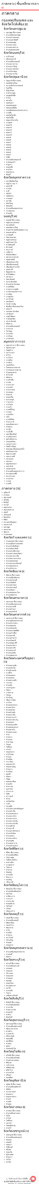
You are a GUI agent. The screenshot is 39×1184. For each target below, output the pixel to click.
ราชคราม (9, 693)
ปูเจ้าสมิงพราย (11, 439)
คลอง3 (8, 150)
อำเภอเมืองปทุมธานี (13, 160)
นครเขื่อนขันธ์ (11, 434)
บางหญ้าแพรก (11, 437)
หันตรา (8, 777)
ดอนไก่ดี (9, 186)
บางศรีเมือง (10, 287)
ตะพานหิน (10, 862)
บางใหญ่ (9, 336)
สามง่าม (9, 870)
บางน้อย (9, 294)
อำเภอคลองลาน (12, 566)
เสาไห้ (8, 988)
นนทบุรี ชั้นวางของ (13, 220)
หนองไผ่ (9, 1152)
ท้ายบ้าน (9, 427)
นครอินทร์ (10, 301)
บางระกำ (9, 899)
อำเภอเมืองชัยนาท (13, 578)
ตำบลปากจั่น (10, 715)
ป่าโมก (8, 1118)
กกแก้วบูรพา (10, 688)
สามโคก (9, 169)
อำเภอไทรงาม (11, 568)
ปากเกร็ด (9, 334)
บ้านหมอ (9, 978)
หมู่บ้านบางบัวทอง (12, 222)
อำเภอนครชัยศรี (12, 40)
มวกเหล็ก (9, 991)
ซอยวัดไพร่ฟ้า (11, 115)
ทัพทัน (8, 1089)
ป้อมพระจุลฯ (10, 348)
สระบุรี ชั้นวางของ (12, 963)
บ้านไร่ (8, 1099)
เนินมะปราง (10, 911)
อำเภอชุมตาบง (11, 655)
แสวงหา (9, 1123)
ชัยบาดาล (9, 928)
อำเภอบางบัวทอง (12, 69)
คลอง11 (9, 132)
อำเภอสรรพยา (11, 585)
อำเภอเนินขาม (11, 595)
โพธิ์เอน (9, 747)
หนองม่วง (9, 945)
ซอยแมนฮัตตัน (11, 108)
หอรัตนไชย (10, 801)
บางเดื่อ (9, 113)
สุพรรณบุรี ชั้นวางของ (14, 1024)
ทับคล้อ (9, 872)
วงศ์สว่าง (9, 252)
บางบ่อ (8, 481)
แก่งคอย (9, 968)
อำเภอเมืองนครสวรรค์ (14, 621)
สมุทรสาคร (8, 507)
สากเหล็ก (9, 875)
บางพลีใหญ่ (10, 409)
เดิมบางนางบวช (12, 1029)
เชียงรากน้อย (11, 700)
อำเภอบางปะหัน (12, 823)
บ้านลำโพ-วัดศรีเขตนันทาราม (17, 230)
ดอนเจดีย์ (9, 1039)
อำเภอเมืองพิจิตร (12, 855)
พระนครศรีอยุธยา (10, 522)
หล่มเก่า (9, 1145)
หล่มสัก (9, 1142)
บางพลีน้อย (10, 419)
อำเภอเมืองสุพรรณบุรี (14, 1026)
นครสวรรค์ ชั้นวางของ (14, 618)
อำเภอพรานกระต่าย (13, 558)
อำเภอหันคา (10, 590)
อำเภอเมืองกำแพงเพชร (14, 544)
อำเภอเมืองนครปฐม (13, 35)
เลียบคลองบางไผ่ (12, 262)
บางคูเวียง (9, 297)
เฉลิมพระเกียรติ (11, 995)
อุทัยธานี (7, 492)
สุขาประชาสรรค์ (12, 257)
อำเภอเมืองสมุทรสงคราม (15, 952)
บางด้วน (9, 362)
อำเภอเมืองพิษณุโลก (13, 891)
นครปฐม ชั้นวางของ (13, 32)
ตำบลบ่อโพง (10, 710)
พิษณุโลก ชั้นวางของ (13, 889)
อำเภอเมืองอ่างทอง (13, 1113)
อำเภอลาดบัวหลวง (13, 831)
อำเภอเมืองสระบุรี (12, 966)
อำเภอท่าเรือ (10, 811)
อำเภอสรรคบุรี (11, 587)
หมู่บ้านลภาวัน (11, 242)
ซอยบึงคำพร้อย (11, 83)
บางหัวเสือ (10, 380)
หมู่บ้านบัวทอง (11, 240)
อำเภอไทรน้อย (11, 71)
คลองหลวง (10, 172)
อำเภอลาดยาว (11, 645)
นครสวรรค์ (8, 525)
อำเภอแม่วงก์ (11, 650)
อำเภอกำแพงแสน (12, 37)
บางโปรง (9, 358)
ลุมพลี (8, 774)
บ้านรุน (8, 757)
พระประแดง (10, 476)
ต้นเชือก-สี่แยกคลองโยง (14, 306)
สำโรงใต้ (9, 375)
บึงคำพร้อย (10, 90)
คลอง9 (8, 137)
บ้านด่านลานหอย (12, 1060)
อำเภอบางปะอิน (12, 821)
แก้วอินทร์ (9, 314)
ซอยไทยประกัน (11, 451)
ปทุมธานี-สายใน (12, 120)
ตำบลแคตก (10, 678)
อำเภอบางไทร (11, 816)
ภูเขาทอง (9, 789)
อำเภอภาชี (10, 828)
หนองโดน (9, 983)
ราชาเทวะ (10, 402)
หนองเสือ (9, 167)
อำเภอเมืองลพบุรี (12, 920)
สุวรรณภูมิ (10, 400)
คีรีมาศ (8, 1063)
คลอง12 (9, 130)
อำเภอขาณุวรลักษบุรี (14, 563)
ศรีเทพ (8, 1150)
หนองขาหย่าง (11, 1097)
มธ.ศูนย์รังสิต (11, 95)
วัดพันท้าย (9, 196)
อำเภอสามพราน (12, 47)
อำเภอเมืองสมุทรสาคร (14, 208)
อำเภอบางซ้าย (11, 838)
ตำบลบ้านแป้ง (11, 670)
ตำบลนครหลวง (11, 705)
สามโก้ (8, 1128)
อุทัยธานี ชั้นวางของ (13, 1084)
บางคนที (9, 954)
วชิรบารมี (9, 882)
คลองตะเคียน (11, 781)
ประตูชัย (9, 806)
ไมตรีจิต (9, 88)
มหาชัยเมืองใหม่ (12, 181)
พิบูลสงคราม (10, 272)
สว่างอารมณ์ (10, 1092)
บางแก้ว (9, 407)
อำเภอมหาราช (11, 843)
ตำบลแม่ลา (10, 722)
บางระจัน (9, 1007)
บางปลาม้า (10, 1034)
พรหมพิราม (10, 904)
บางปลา (9, 189)
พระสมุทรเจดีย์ (11, 474)
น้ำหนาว (9, 1157)
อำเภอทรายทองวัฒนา (14, 553)
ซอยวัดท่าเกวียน (12, 227)
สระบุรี (6, 505)
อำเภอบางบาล (11, 818)
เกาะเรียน (9, 762)
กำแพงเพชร (8, 534)
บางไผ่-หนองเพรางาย (14, 292)
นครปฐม (7, 527)
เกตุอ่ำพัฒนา (10, 316)
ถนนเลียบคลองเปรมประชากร (17, 110)
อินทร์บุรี (9, 1017)
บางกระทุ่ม (10, 901)
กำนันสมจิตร (10, 319)
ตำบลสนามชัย (11, 665)
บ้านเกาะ (9, 769)
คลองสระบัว (10, 764)
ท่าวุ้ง (8, 930)
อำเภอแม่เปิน (11, 653)
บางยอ (8, 382)
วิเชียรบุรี (9, 1147)
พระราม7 (9, 250)
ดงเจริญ (9, 880)
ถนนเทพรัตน (10, 442)
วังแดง (8, 744)
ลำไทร (8, 98)
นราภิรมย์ (9, 299)
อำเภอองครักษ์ (11, 611)
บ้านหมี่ (9, 933)
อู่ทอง (8, 1046)
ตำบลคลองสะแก (12, 727)
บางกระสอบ (10, 390)
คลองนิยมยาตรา (12, 424)
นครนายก (7, 529)
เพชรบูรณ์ (7, 515)
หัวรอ (8, 799)
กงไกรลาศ (10, 1065)
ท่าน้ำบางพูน (10, 93)
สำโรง (8, 355)
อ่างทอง (6, 495)
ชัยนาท (6, 532)
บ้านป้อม (9, 759)
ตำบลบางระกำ (11, 717)
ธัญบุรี (8, 174)
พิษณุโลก (7, 517)
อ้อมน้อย (9, 206)
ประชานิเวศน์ (11, 321)
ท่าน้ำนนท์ (10, 57)
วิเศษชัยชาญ (10, 1125)
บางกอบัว (9, 387)
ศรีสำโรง (9, 1070)
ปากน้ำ (8, 429)
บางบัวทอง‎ (10, 339)
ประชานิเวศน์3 (11, 282)
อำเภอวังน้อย (11, 833)
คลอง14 (9, 125)
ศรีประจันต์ (10, 1036)
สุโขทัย (6, 500)
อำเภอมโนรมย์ (11, 580)
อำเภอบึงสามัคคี (12, 549)
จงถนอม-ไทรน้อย (12, 311)
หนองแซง (9, 976)
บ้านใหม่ (9, 772)
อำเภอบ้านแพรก (12, 846)
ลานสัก (8, 1102)
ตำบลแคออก (10, 675)
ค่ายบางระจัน (11, 1010)
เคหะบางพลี (10, 456)
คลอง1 (8, 155)
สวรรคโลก (10, 1073)
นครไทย (9, 894)
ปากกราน (9, 791)
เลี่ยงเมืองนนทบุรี (12, 264)
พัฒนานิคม (10, 923)
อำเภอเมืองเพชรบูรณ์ (14, 1137)
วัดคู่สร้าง (9, 350)
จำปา (8, 735)
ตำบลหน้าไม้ (10, 668)
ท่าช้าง (8, 1015)
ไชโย (8, 1116)
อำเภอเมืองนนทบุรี (13, 61)
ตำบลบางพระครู (12, 720)
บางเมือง (9, 360)
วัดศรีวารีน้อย (11, 446)
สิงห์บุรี (6, 502)
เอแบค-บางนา (11, 444)
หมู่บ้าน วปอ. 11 (11, 184)
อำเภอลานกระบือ (12, 556)
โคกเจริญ (9, 940)
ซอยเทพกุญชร (11, 105)
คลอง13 (9, 128)
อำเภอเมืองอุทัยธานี (13, 1087)
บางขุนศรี (9, 235)
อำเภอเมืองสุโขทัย (13, 1058)
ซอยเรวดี (9, 269)
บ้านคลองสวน (11, 372)
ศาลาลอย (9, 742)
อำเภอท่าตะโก (11, 638)
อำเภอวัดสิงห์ (11, 582)
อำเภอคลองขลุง (12, 561)
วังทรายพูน (10, 857)
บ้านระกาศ (10, 422)
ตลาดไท (9, 100)
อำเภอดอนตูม (11, 42)
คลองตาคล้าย (11, 232)
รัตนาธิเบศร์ (10, 279)
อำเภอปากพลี (11, 607)
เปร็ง (7, 417)
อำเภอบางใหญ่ (11, 66)
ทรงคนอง (9, 392)
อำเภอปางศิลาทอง (13, 551)
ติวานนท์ (9, 247)
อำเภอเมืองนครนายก (14, 604)
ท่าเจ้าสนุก (10, 754)
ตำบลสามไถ (10, 730)
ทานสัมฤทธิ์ (10, 245)
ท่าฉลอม (9, 198)
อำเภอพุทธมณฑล (12, 50)
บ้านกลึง (9, 685)
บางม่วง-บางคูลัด (12, 289)
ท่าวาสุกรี (9, 796)
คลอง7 (8, 142)
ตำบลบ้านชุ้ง (10, 712)
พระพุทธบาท (11, 986)
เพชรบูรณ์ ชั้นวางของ (14, 1135)
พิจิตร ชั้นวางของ (12, 852)
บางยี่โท (9, 673)
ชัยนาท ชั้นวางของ (13, 575)
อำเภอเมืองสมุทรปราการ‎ (15, 471)
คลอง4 (8, 147)
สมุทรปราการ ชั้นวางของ (15, 345)
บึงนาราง (9, 877)
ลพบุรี (6, 512)
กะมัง (8, 804)
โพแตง (8, 695)
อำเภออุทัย (10, 841)
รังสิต (8, 157)
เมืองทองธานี (11, 59)
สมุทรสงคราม (9, 510)
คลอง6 (8, 145)
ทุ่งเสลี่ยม (9, 1077)
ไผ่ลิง (8, 794)
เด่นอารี (9, 309)
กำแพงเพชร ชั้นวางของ (14, 541)
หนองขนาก (10, 752)
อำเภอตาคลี (10, 635)
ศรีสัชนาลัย (10, 1068)
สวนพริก (9, 784)
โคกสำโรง (10, 925)
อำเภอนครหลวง (12, 814)
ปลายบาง (9, 277)
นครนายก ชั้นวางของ (14, 602)
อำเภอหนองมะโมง (13, 592)
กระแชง (9, 683)
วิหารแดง (9, 973)
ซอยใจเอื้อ (10, 118)
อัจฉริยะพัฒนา (11, 255)
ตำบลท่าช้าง (10, 707)
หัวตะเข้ (9, 395)
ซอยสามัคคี (10, 260)
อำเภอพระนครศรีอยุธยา (15, 809)
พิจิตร (6, 520)
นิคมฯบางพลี (10, 454)
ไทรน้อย (9, 331)
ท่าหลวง (9, 737)
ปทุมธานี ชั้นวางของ (13, 81)
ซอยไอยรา (10, 103)
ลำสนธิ (8, 942)
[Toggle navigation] (2, 7)
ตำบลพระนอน (11, 732)
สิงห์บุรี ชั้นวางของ (13, 1002)
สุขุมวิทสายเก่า (11, 464)
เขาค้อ (8, 1162)
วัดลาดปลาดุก (11, 237)
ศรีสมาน (9, 324)
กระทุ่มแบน (10, 211)
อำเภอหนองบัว (11, 628)
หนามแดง (9, 459)
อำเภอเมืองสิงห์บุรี (12, 1005)
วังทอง (8, 909)
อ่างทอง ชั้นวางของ (13, 1111)
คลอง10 (9, 135)
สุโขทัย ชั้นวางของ (13, 1055)
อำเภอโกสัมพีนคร (12, 546)
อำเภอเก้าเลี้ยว (11, 633)
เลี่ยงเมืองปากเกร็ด (13, 267)
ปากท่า (8, 749)
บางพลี (8, 483)
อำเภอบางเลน (11, 45)
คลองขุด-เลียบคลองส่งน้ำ (15, 449)
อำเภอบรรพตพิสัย (12, 631)
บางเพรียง (9, 414)
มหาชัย (8, 201)
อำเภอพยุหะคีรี (11, 643)
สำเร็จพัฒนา (10, 274)
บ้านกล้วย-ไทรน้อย (13, 284)
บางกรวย (9, 329)
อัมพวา (8, 957)
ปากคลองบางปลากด (13, 370)
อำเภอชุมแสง (11, 626)
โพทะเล (9, 867)
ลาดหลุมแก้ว (10, 162)
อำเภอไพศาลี (11, 640)
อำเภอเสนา (10, 836)
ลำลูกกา (9, 165)
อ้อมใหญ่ (9, 203)
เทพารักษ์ (9, 466)
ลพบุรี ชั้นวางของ (12, 918)
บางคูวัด (9, 123)
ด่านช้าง (9, 1031)
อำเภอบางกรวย (11, 64)
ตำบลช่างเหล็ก (11, 680)
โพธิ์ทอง (9, 1121)
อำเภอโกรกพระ (12, 623)
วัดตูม (8, 779)
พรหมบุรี (9, 1012)
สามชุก (8, 1043)
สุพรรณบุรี (7, 497)
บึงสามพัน (9, 1155)
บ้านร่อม (9, 739)
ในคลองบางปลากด (13, 367)
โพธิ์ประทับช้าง (11, 860)
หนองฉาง (9, 1094)
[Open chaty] (33, 1178)
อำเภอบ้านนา (11, 609)
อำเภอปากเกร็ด (11, 74)
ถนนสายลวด (10, 469)
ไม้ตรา (8, 690)
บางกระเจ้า (10, 385)
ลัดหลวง (9, 377)
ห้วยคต (8, 1104)
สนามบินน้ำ (10, 225)
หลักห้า (8, 193)
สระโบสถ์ (9, 938)
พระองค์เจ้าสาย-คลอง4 (14, 86)
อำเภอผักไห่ (10, 826)
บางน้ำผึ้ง (9, 432)
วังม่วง (8, 993)
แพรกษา (9, 461)
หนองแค (9, 971)
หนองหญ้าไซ (11, 1048)
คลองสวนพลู (10, 767)
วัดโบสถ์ (9, 906)
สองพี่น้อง (9, 1041)
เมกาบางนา (10, 353)
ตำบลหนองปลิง (11, 725)
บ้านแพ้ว (9, 213)
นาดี (7, 191)
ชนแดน (9, 1140)
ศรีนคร (8, 1075)
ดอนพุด (9, 981)
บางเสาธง (9, 479)
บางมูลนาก (10, 865)
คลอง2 (8, 152)
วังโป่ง (8, 1159)
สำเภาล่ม (9, 786)
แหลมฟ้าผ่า (10, 365)
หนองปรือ (9, 397)
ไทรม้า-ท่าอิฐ (11, 304)
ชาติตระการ (10, 896)
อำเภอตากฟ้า (11, 648)
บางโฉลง (9, 404)
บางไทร (9, 702)
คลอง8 (8, 140)
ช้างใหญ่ (9, 697)
